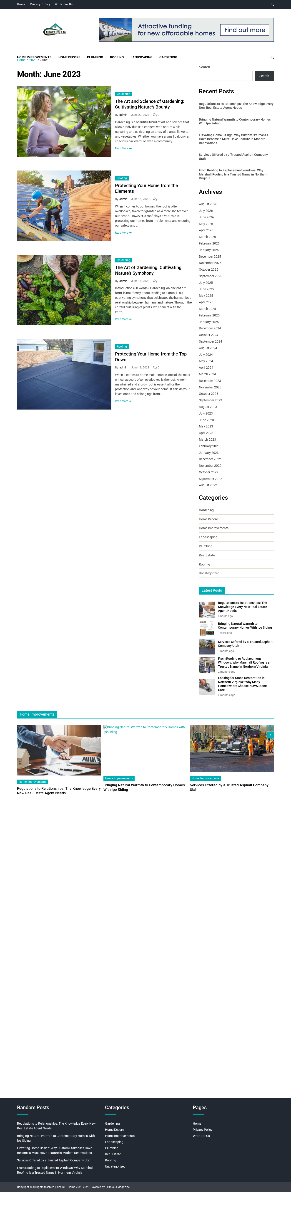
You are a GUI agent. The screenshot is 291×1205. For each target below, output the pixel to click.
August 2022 (208, 485)
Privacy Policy (40, 4)
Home (21, 4)
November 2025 (210, 263)
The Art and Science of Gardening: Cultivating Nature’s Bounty (149, 104)
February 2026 (209, 243)
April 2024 (206, 367)
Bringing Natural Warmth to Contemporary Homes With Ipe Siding (235, 121)
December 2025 (210, 256)
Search (204, 67)
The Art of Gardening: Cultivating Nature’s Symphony (148, 270)
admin (123, 114)
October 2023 (208, 393)
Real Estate (207, 555)
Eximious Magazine (117, 1187)
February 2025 (209, 315)
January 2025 (209, 322)
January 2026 (209, 250)
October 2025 (208, 269)
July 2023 (206, 413)
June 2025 (206, 289)
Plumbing (95, 57)
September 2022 (210, 479)
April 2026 (206, 230)
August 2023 (208, 407)
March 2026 (207, 237)
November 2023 (210, 387)
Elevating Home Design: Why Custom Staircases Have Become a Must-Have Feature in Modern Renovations (233, 139)
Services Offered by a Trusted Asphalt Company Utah (233, 157)
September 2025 (210, 276)
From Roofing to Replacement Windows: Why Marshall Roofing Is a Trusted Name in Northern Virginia (233, 174)
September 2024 (210, 341)
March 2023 (207, 439)
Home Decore (69, 57)
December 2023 (210, 381)
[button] (270, 735)
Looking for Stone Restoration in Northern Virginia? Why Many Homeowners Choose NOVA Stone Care (242, 684)
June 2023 (206, 420)
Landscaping (142, 57)
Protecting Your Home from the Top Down (151, 356)
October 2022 (208, 472)
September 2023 (210, 400)
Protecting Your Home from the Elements (146, 188)
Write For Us (64, 4)
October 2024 (208, 335)
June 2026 (206, 217)
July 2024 (206, 354)
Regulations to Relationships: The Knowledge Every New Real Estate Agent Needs (236, 106)
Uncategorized (209, 573)
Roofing (117, 57)
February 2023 (209, 446)
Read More (121, 148)
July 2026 (206, 210)
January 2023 (209, 452)
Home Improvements (34, 57)
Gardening (168, 57)
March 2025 (207, 309)
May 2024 (206, 361)
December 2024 (210, 328)
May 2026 (206, 224)
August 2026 (208, 204)
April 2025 (206, 302)
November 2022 (210, 465)
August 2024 (208, 348)
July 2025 (206, 282)
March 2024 (207, 374)
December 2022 (210, 459)
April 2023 (206, 433)
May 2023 (206, 426)
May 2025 (206, 295)
